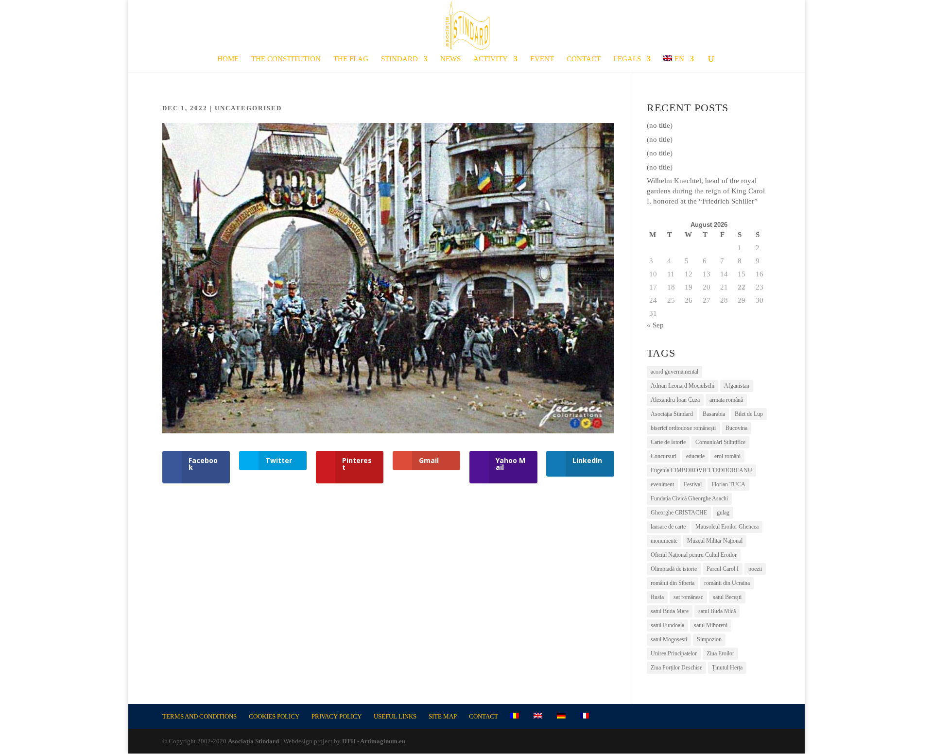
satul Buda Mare (670, 611)
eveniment (662, 484)
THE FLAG (350, 59)
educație (695, 456)
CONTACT (584, 59)
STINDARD (399, 59)
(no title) (660, 125)
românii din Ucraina (727, 583)
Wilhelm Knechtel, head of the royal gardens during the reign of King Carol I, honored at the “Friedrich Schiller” (706, 191)
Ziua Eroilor (720, 653)
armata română (726, 399)
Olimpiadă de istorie (674, 569)
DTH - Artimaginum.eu (373, 741)
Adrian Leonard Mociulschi (682, 385)
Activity (490, 59)
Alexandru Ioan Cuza (675, 399)
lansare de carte (668, 526)
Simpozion (709, 639)
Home (228, 59)
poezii (755, 569)
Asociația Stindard (672, 414)
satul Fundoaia (667, 625)
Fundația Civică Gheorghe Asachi (689, 498)
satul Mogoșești (669, 639)
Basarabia (714, 414)
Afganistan (736, 385)
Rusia (657, 597)
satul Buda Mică (717, 611)
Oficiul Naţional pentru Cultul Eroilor (694, 554)
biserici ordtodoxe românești (683, 428)
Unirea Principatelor (674, 653)
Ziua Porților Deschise (676, 667)
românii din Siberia (672, 583)
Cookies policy (274, 716)
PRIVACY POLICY (336, 716)
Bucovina (736, 428)
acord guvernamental (674, 371)
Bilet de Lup (749, 414)
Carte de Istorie (668, 442)
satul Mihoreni (710, 625)
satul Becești (727, 597)
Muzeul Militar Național (715, 540)
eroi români (727, 456)
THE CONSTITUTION (286, 59)
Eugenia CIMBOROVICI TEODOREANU (701, 470)
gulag (723, 512)
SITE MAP (443, 716)
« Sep (655, 325)
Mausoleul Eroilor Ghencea (727, 526)
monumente (664, 540)
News (450, 59)
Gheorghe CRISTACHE (679, 512)
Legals (627, 59)
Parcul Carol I (723, 569)
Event (542, 59)
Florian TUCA (728, 484)
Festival (693, 484)
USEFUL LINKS (395, 716)
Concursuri (663, 456)
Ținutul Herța (727, 667)
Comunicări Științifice (720, 442)
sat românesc (688, 597)
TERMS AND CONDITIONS (199, 716)
